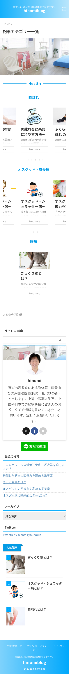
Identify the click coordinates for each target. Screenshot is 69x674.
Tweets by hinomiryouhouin (22, 535)
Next (62, 134)
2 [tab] (32, 160)
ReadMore (34, 149)
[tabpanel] (34, 132)
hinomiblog (34, 10)
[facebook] (34, 431)
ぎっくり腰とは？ (31, 276)
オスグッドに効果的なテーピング (25, 495)
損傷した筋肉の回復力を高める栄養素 (28, 475)
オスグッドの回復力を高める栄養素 (26, 489)
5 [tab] (43, 160)
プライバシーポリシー (38, 646)
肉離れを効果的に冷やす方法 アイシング (33, 131)
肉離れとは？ (37, 609)
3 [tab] (35, 160)
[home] (43, 431)
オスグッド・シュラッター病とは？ (33, 204)
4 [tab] (39, 160)
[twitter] (26, 431)
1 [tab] (28, 160)
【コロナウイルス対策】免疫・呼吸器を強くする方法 (34, 467)
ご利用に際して (14, 646)
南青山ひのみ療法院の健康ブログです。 (34, 656)
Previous (6, 134)
